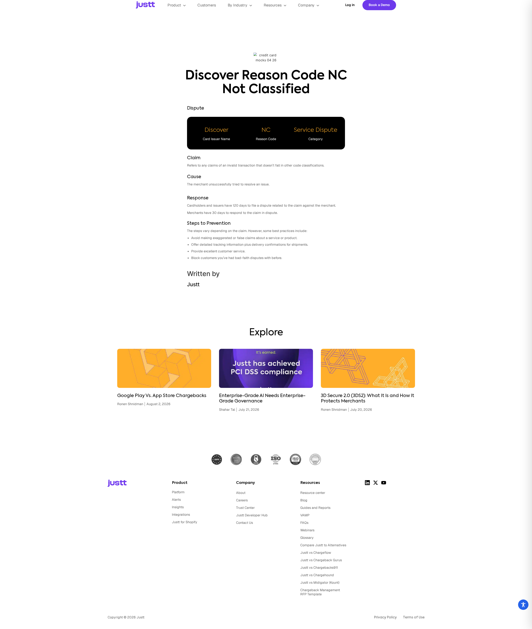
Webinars (307, 530)
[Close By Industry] (251, 5)
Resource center (312, 493)
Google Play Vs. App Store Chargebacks (161, 395)
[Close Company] (318, 5)
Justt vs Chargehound (317, 575)
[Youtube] (384, 483)
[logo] (151, 5)
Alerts (176, 499)
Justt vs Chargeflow (315, 552)
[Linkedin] (368, 483)
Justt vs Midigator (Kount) (319, 582)
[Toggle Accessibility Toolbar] (523, 604)
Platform (178, 492)
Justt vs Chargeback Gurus (321, 560)
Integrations (181, 514)
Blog (303, 500)
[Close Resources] (285, 5)
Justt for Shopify (184, 522)
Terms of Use (414, 617)
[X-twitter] (376, 483)
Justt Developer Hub (252, 515)
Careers (242, 500)
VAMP (304, 515)
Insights (178, 507)
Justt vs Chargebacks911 (319, 567)
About (240, 493)
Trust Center (245, 508)
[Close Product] (184, 5)
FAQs (304, 522)
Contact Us (244, 522)
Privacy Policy (385, 617)
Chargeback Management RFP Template (320, 592)
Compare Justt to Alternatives (323, 545)
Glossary (307, 537)
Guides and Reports (315, 508)
